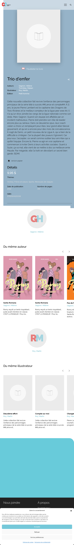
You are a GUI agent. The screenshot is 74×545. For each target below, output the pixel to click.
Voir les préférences (37, 537)
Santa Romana (9, 303)
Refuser (37, 532)
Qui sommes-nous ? (44, 508)
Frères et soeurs (21, 182)
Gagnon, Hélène (25, 86)
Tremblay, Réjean (26, 88)
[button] (71, 511)
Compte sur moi (42, 414)
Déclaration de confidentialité (42, 542)
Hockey (10, 182)
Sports (31, 182)
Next (69, 251)
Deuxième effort (10, 414)
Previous (62, 251)
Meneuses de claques (44, 182)
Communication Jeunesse (6, 4)
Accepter (37, 527)
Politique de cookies (28, 542)
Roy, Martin (23, 90)
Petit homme (24, 94)
